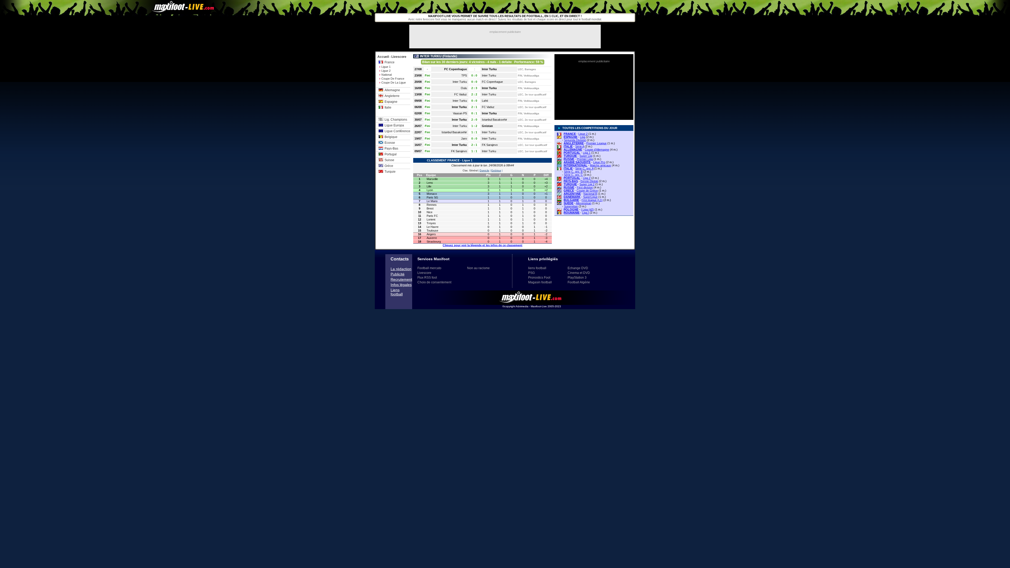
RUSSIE (569, 159)
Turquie (390, 171)
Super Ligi (585, 155)
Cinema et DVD (579, 273)
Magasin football (540, 282)
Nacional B (590, 193)
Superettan (571, 206)
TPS (464, 75)
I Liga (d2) (587, 209)
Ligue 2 (386, 70)
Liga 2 (586, 178)
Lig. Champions (396, 119)
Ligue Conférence (397, 131)
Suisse (389, 160)
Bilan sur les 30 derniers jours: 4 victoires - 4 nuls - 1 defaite (482, 62)
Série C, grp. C (573, 174)
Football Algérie (579, 282)
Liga (582, 137)
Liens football (397, 292)
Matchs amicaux (600, 165)
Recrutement (401, 279)
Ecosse (390, 143)
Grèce (389, 166)
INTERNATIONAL (575, 165)
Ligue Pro (599, 162)
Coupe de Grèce (587, 190)
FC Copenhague (455, 69)
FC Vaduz (460, 94)
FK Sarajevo (490, 144)
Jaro (464, 138)
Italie (388, 107)
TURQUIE (570, 155)
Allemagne (392, 90)
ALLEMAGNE (573, 149)
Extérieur (496, 170)
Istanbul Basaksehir (494, 119)
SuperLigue (590, 196)
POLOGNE (571, 209)
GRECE (569, 190)
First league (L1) (592, 200)
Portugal (391, 154)
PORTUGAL (572, 152)
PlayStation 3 (577, 277)
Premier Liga (585, 159)
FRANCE (570, 133)
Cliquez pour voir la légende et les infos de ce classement (482, 245)
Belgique (391, 137)
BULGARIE (571, 200)
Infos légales (401, 285)
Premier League (596, 143)
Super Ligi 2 (586, 184)
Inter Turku (489, 69)
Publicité (398, 274)
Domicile (484, 170)
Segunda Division (575, 140)
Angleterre (392, 96)
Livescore (424, 273)
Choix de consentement (434, 282)
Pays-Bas (391, 148)
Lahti (485, 100)
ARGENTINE (572, 193)
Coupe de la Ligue (393, 82)
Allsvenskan (583, 203)
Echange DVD (578, 268)
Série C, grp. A (584, 168)
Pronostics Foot (539, 277)
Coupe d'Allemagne (597, 149)
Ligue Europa (394, 125)
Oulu (464, 88)
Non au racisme (478, 268)
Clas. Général (470, 170)
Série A (579, 146)
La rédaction (401, 269)
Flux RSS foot (427, 277)
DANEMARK (572, 196)
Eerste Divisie (589, 181)
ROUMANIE (571, 212)
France (390, 62)
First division (585, 187)
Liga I (585, 212)
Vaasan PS (460, 113)
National (386, 74)
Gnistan (487, 125)
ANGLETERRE (574, 143)
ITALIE (568, 146)
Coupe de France (392, 78)
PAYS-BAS (571, 181)
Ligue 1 (386, 66)
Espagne (391, 102)
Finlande (449, 56)
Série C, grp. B (573, 171)
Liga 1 (586, 152)
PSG (531, 273)
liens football (537, 268)
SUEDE (568, 203)
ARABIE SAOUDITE (577, 162)
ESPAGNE (570, 137)
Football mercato (429, 268)
